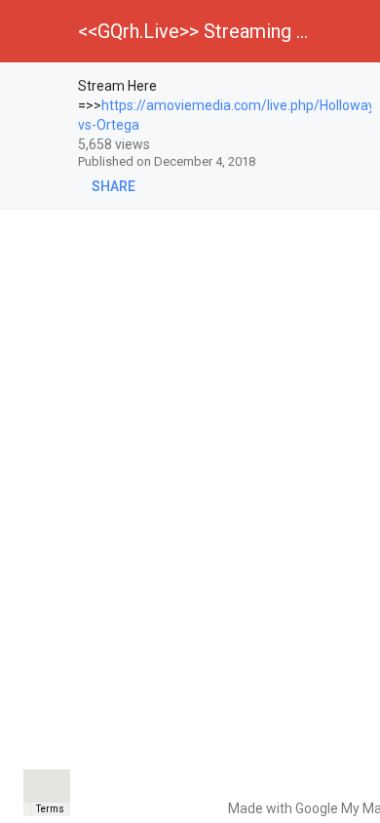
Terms (50, 808)
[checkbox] (40, 88)
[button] (31, 31)
